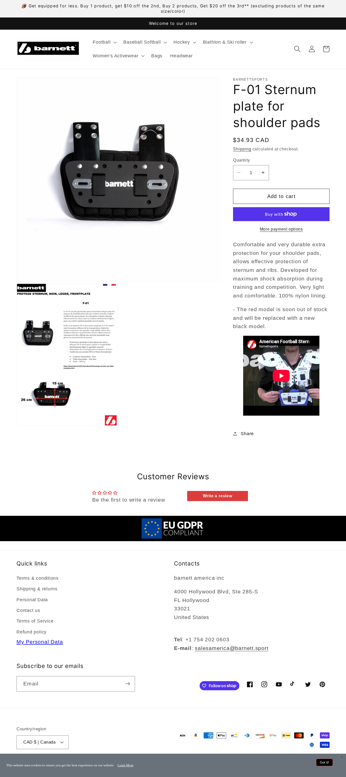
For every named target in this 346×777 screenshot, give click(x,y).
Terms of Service (34, 621)
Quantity (241, 159)
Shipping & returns (36, 588)
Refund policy (31, 631)
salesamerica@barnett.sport (231, 648)
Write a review (217, 496)
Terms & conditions (37, 578)
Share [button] (247, 433)
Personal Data (32, 599)
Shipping (242, 149)
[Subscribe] (127, 684)
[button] (104, 42)
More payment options (281, 229)
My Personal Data (39, 642)
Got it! (324, 762)
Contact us (28, 610)
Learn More (125, 765)
